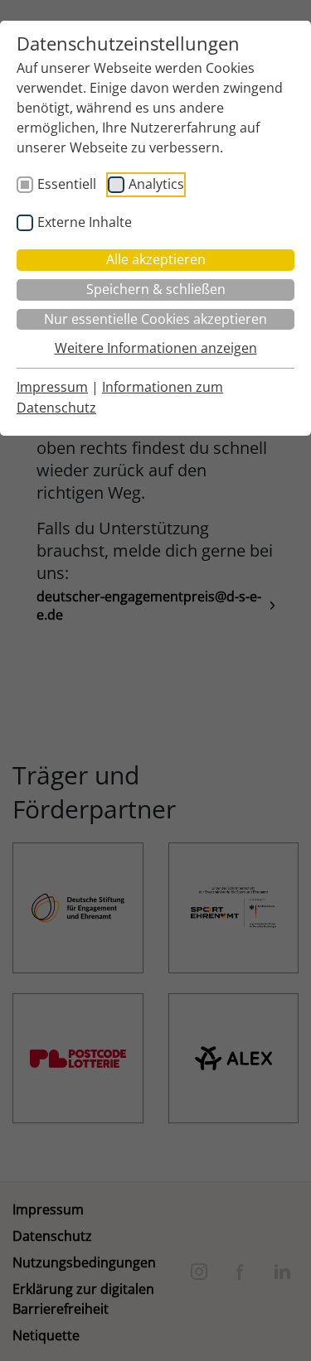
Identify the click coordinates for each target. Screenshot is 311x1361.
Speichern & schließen (156, 289)
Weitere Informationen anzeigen (156, 348)
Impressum (52, 387)
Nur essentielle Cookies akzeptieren (155, 319)
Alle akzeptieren (156, 259)
